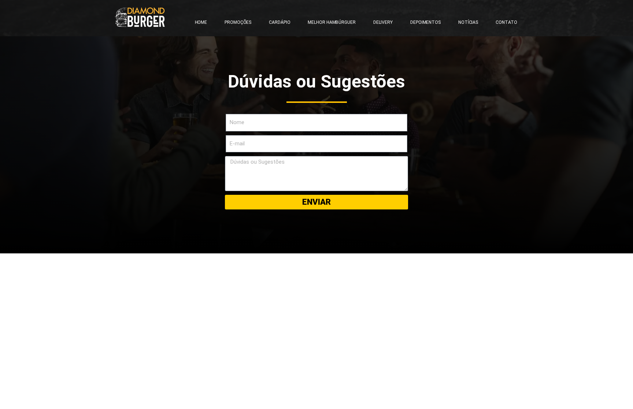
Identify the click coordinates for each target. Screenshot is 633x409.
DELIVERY (383, 22)
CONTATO (506, 22)
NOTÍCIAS (468, 22)
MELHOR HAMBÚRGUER (331, 22)
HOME (201, 22)
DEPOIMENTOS (425, 22)
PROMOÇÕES (238, 22)
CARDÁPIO (279, 22)
